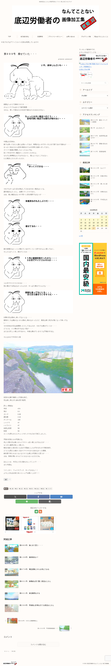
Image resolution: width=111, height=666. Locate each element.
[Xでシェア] (15, 497)
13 (94, 222)
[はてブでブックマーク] (61, 497)
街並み (37, 488)
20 (94, 225)
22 (102, 225)
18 (85, 225)
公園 (12, 488)
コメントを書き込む (38, 644)
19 (89, 225)
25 (85, 228)
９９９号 (49, 488)
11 (85, 222)
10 (81, 222)
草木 (32, 488)
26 (89, 228)
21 (98, 225)
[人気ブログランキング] (93, 58)
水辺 (21, 488)
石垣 (27, 488)
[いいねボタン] (6, 479)
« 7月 (81, 236)
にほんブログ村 (84, 69)
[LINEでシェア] (27, 501)
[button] (50, 501)
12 (89, 222)
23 (106, 225)
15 (102, 222)
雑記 (7, 488)
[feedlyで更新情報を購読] (36, 511)
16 (106, 222)
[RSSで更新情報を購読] (40, 511)
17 (81, 225)
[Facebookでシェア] (38, 497)
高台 (43, 488)
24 (81, 228)
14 (98, 222)
